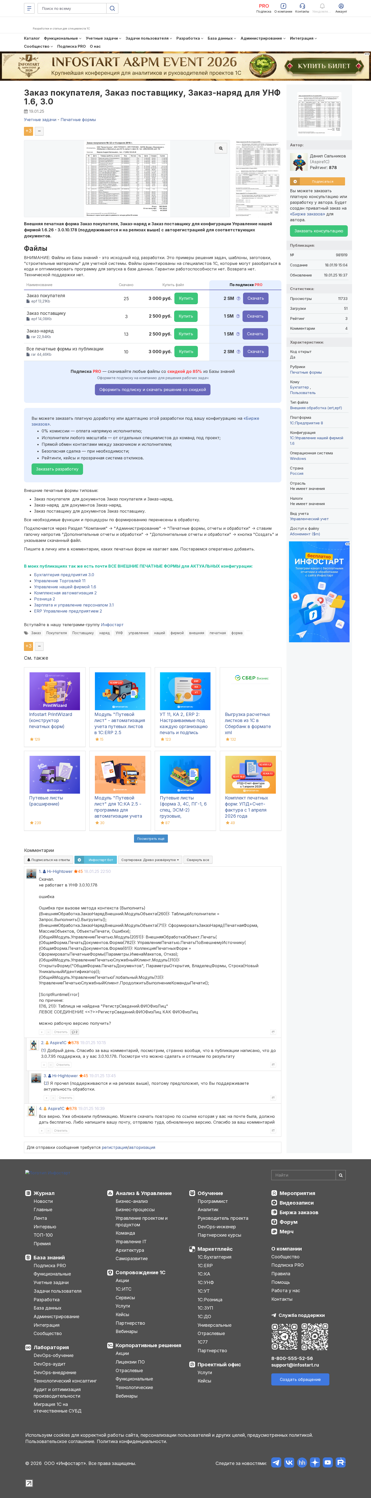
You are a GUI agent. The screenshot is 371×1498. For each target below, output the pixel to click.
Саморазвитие (132, 1258)
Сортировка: (149, 860)
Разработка (47, 1299)
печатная (218, 633)
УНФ (119, 633)
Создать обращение (300, 1379)
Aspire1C (58, 1042)
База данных (47, 1308)
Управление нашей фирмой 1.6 (65, 586)
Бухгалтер (300, 387)
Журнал (44, 1193)
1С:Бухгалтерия (214, 1257)
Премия (42, 1243)
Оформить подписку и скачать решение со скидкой (152, 389)
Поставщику (83, 633)
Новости (43, 1201)
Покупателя (56, 633)
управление (138, 633)
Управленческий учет (309, 518)
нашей (159, 633)
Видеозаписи (297, 1203)
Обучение (210, 1193)
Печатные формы (306, 372)
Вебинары (127, 1331)
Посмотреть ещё (151, 839)
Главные (43, 1209)
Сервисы (125, 1297)
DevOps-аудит (50, 1364)
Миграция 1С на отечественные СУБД (58, 1407)
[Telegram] (276, 1463)
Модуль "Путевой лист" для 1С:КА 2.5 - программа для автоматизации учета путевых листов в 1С (118, 810)
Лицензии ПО (130, 1362)
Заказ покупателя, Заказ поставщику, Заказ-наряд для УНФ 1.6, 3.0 (152, 97)
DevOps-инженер (217, 1226)
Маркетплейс (215, 1249)
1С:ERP (205, 1265)
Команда (125, 1233)
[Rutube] (340, 1463)
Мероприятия (297, 1193)
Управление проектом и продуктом (142, 1221)
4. (40, 1108)
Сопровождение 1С (141, 1272)
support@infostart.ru (295, 1365)
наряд (104, 633)
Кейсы (122, 1314)
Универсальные (214, 1325)
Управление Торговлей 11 (60, 580)
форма (237, 633)
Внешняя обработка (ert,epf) (316, 407)
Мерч (287, 1232)
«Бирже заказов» (307, 213)
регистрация (114, 1147)
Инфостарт (112, 624)
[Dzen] (315, 1463)
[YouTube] (328, 1463)
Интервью (45, 1226)
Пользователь (303, 392)
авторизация (142, 1147)
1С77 (203, 1342)
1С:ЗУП (205, 1308)
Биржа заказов (299, 1212)
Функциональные (52, 1274)
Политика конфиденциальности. (132, 1441)
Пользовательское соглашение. (60, 1441)
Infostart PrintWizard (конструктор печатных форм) (50, 720)
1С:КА (204, 1274)
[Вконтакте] (289, 1463)
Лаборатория (51, 1347)
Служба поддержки (302, 1315)
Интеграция (47, 1325)
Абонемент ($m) (305, 534)
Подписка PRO (50, 1265)
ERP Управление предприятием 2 (68, 611)
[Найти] (341, 1175)
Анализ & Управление (144, 1193)
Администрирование (56, 1316)
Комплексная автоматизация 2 (65, 592)
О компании (286, 1249)
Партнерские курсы (219, 1235)
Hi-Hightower (60, 871)
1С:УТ (204, 1291)
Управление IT (131, 1241)
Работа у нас (285, 1290)
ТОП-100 (43, 1235)
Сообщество (48, 1333)
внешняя (196, 633)
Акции (122, 1280)
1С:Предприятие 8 (306, 423)
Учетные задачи (51, 1282)
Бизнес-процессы (135, 1209)
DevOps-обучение (53, 1355)
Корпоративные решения (148, 1345)
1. (40, 871)
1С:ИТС (123, 1289)
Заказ (36, 633)
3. (45, 1075)
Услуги (123, 1306)
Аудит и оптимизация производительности (57, 1393)
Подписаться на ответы (50, 860)
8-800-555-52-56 (292, 1358)
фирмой (177, 633)
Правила (280, 1273)
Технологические (134, 1387)
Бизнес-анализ (132, 1201)
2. (42, 1042)
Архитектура (130, 1250)
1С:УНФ (206, 1282)
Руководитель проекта (223, 1218)
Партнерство (130, 1323)
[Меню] (29, 8)
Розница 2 (44, 598)
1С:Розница (210, 1299)
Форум (289, 1222)
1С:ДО (204, 1316)
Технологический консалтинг (65, 1380)
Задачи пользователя (58, 1291)
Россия (296, 473)
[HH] (302, 1463)
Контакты (282, 1299)
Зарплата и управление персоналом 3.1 (74, 604)
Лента (40, 1218)
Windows (298, 458)
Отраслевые (129, 1370)
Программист (213, 1201)
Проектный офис (219, 1365)
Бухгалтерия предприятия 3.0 (64, 574)
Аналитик (208, 1209)
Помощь (280, 1282)
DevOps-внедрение (55, 1372)
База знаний (49, 1258)
